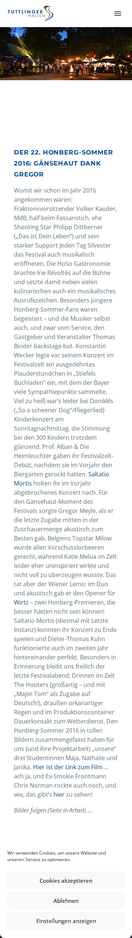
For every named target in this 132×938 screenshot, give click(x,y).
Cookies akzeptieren (66, 880)
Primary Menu (117, 13)
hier (59, 794)
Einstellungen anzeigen (66, 920)
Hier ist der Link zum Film (68, 767)
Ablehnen (66, 900)
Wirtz (21, 602)
